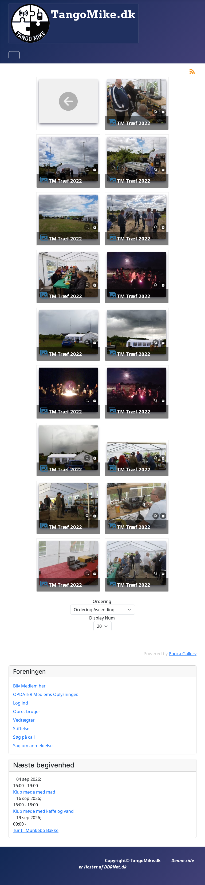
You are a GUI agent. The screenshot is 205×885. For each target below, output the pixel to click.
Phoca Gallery (182, 654)
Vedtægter (24, 720)
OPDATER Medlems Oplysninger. (45, 694)
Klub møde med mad (34, 792)
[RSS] (192, 71)
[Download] (163, 111)
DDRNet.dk (115, 867)
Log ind (20, 703)
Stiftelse (21, 728)
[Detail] (155, 111)
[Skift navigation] (14, 55)
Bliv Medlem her (29, 686)
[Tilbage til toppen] (196, 875)
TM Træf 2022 (133, 123)
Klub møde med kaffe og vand (43, 811)
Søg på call (24, 737)
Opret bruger (26, 711)
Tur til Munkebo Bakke (35, 830)
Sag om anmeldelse (33, 746)
